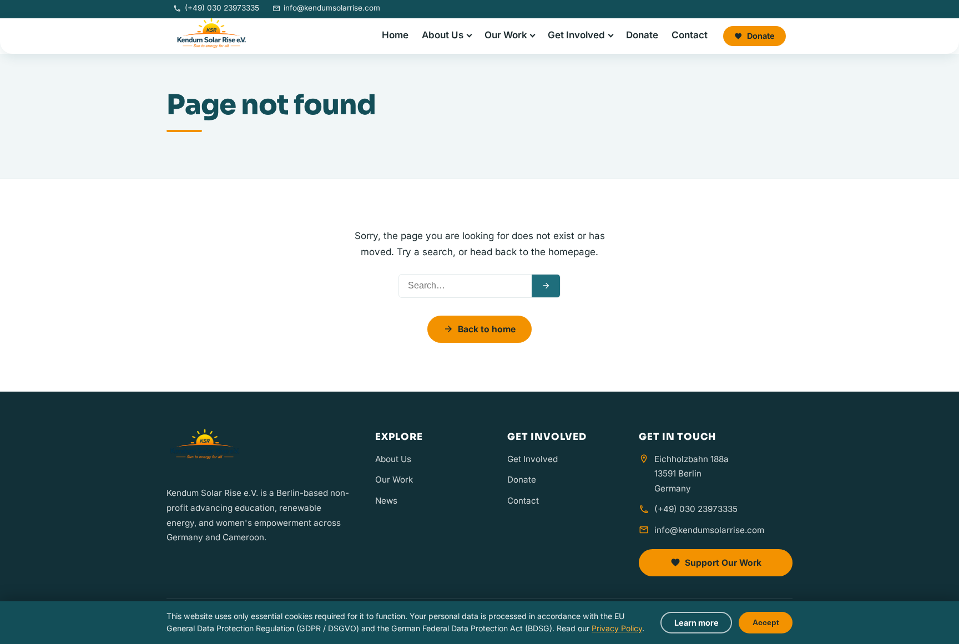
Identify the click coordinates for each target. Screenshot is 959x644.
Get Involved (576, 34)
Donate (642, 34)
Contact (690, 34)
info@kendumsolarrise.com (709, 530)
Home (395, 34)
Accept (766, 622)
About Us (442, 34)
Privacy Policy (617, 628)
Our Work (505, 34)
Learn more (696, 622)
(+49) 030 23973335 (696, 509)
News (386, 500)
